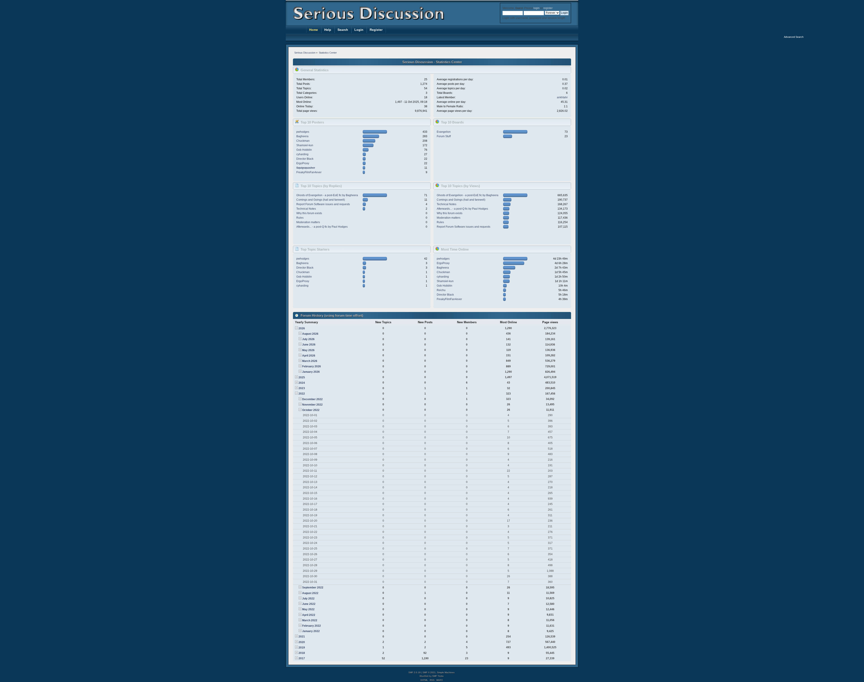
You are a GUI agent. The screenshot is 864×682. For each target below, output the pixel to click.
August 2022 (310, 593)
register (547, 8)
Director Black (304, 158)
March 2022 (309, 620)
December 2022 (312, 399)
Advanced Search (793, 37)
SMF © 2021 (429, 672)
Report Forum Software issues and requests (323, 204)
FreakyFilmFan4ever (309, 172)
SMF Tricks (437, 676)
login (536, 8)
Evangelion (444, 131)
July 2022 (308, 598)
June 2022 (308, 604)
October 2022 (311, 410)
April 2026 (308, 355)
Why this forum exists (309, 213)
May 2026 (308, 350)
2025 (302, 377)
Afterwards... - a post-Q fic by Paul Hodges (322, 226)
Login (358, 29)
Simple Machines (445, 672)
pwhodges (302, 131)
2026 (302, 328)
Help (327, 29)
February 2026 (311, 366)
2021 (302, 636)
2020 (302, 642)
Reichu (441, 290)
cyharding (302, 154)
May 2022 (308, 609)
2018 (302, 653)
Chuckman (303, 140)
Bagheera (302, 136)
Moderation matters (308, 222)
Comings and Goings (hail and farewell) (320, 199)
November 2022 (312, 404)
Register (376, 29)
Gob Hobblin (304, 149)
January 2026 (311, 371)
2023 (302, 388)
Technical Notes (306, 208)
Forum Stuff (444, 136)
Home (313, 29)
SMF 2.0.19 (414, 672)
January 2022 (311, 631)
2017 (302, 658)
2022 (302, 393)
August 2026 (310, 333)
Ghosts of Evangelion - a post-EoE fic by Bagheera (327, 195)
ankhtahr (562, 97)
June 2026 (308, 344)
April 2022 (308, 615)
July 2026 (308, 339)
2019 (302, 647)
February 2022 (311, 625)
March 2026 (309, 361)
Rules (300, 217)
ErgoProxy (302, 163)
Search (343, 29)
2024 (302, 382)
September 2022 (312, 587)
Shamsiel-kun (304, 145)
